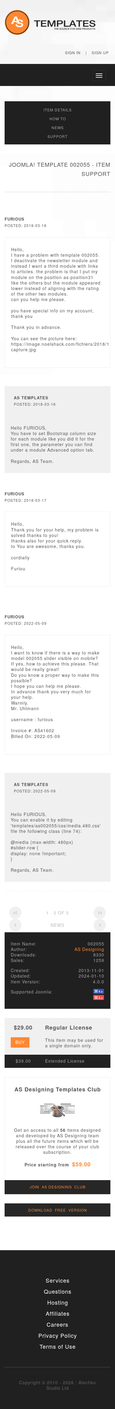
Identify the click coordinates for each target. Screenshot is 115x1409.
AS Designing (89, 949)
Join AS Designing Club (58, 1186)
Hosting (57, 1302)
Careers (57, 1324)
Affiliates (58, 1313)
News (58, 127)
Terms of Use (58, 1346)
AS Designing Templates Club (57, 1089)
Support (57, 136)
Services (58, 1280)
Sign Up (100, 52)
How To (57, 118)
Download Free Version (57, 1210)
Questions (57, 1291)
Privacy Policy (57, 1335)
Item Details (58, 109)
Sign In (73, 52)
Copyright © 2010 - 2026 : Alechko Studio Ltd (57, 1385)
